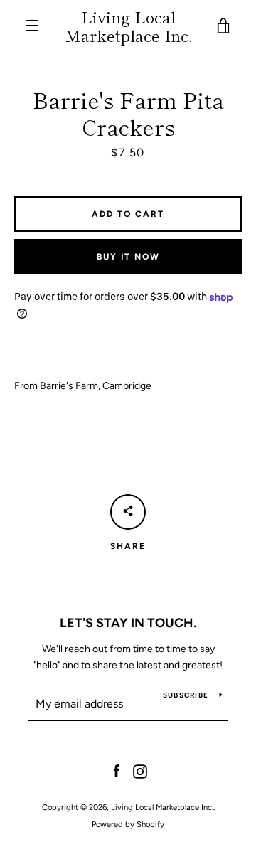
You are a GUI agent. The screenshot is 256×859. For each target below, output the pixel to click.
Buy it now (128, 257)
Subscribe (185, 695)
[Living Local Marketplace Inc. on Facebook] (117, 771)
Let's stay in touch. (128, 623)
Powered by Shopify (128, 824)
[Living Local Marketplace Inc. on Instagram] (140, 771)
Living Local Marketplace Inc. (128, 26)
